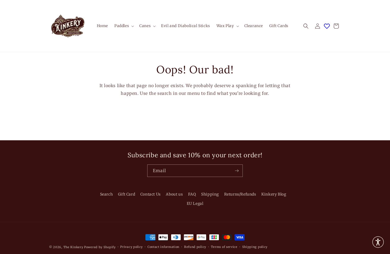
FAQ (192, 194)
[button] (123, 25)
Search (106, 194)
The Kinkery (73, 247)
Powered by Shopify (100, 247)
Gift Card (126, 194)
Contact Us (150, 194)
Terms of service (224, 247)
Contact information (163, 247)
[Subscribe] (236, 170)
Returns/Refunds (240, 194)
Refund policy (195, 247)
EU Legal (195, 203)
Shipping (210, 194)
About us (174, 194)
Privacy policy (131, 247)
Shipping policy (255, 247)
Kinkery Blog (273, 194)
